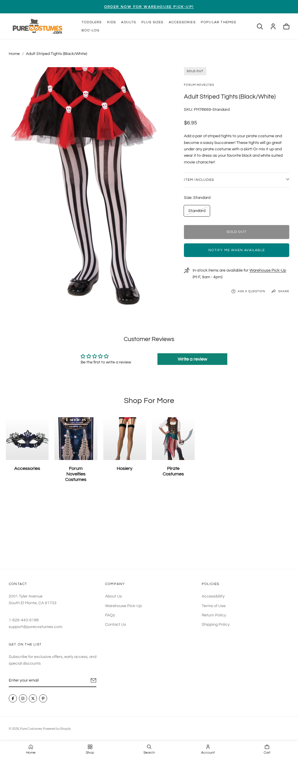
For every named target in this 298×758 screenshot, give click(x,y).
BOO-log (90, 30)
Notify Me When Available (236, 250)
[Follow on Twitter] (33, 699)
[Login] (273, 26)
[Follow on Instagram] (23, 699)
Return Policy (214, 615)
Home (14, 54)
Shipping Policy (216, 625)
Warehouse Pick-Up (267, 270)
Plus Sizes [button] (152, 22)
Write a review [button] (192, 359)
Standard (196, 212)
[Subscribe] (93, 681)
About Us (113, 596)
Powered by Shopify (57, 728)
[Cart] (286, 26)
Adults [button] (128, 22)
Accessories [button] (182, 22)
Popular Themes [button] (218, 22)
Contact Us (115, 625)
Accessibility (213, 596)
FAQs (110, 615)
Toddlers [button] (91, 22)
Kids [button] (111, 22)
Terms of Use (214, 606)
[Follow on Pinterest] (43, 699)
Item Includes (199, 180)
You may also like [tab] (149, 530)
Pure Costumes (31, 728)
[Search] (260, 26)
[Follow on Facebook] (13, 699)
